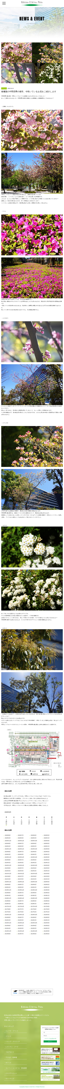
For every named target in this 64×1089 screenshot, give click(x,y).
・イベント (7, 1036)
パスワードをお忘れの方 (50, 1038)
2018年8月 (7, 901)
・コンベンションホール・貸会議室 (15, 1068)
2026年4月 (7, 838)
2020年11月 (21, 881)
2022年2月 (33, 870)
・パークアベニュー (10, 1073)
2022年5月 (46, 868)
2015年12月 (8, 922)
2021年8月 (7, 876)
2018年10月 (34, 898)
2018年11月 (21, 898)
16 (51, 821)
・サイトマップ (9, 1078)
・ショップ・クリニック (12, 1041)
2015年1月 (46, 928)
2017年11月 (21, 906)
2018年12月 (8, 898)
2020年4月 (7, 887)
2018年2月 (33, 903)
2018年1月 (46, 903)
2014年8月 (7, 933)
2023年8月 (7, 860)
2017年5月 (46, 909)
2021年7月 (21, 876)
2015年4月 (7, 928)
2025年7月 (21, 843)
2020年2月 (33, 887)
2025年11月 (21, 840)
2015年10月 (34, 922)
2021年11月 (21, 873)
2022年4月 (7, 870)
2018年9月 (46, 898)
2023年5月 (46, 860)
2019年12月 (8, 890)
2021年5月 (46, 876)
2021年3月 (21, 879)
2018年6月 (33, 901)
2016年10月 (34, 914)
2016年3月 (21, 920)
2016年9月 (46, 914)
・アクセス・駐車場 (10, 1057)
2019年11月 (21, 890)
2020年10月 (34, 881)
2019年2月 (33, 895)
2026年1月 (46, 838)
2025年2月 (33, 846)
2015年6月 (33, 925)
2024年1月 (46, 854)
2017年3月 (21, 912)
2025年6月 (33, 843)
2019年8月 (7, 892)
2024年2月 (33, 854)
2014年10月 (34, 931)
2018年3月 (21, 903)
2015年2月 (33, 928)
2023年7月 (21, 860)
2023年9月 (46, 857)
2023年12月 (8, 857)
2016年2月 (33, 920)
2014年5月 (46, 933)
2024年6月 (33, 851)
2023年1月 (46, 862)
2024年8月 (7, 851)
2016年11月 (21, 914)
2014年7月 (21, 933)
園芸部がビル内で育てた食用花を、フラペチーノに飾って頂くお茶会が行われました (26, 798)
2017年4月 (7, 912)
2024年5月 (46, 851)
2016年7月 (21, 917)
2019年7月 (21, 892)
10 (6, 821)
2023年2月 (33, 862)
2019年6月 (33, 892)
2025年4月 (7, 846)
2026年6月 (33, 835)
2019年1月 (46, 895)
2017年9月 (46, 906)
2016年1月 (46, 920)
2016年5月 (46, 917)
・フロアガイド (9, 1052)
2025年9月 (46, 840)
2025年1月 (46, 846)
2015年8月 (7, 925)
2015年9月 (46, 922)
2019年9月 (46, 890)
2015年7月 (21, 925)
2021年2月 (33, 879)
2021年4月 (7, 879)
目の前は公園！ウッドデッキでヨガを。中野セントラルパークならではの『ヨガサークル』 (28, 796)
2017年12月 (8, 906)
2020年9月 (46, 881)
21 (36, 822)
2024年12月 (8, 849)
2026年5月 (46, 835)
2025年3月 (21, 846)
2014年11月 (21, 931)
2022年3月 (21, 870)
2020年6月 (33, 884)
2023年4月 (7, 862)
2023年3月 (21, 862)
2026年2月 (33, 838)
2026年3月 (21, 838)
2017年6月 (33, 909)
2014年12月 (8, 931)
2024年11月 (21, 849)
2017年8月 (7, 909)
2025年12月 (8, 840)
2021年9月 (46, 873)
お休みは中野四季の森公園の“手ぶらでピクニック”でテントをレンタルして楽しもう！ (26, 800)
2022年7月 (21, 868)
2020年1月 (46, 887)
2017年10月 (34, 906)
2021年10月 (34, 873)
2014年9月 (46, 931)
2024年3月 (21, 854)
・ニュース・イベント (11, 1031)
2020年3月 (21, 887)
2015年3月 (21, 928)
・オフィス (7, 1063)
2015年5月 (46, 925)
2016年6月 (33, 917)
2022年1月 (46, 870)
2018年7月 (21, 901)
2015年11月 (21, 922)
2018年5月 (46, 901)
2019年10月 (34, 890)
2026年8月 (7, 835)
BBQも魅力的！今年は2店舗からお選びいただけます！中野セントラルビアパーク (25, 803)
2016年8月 (7, 917)
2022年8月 (7, 868)
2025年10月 (34, 840)
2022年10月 (34, 865)
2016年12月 (8, 914)
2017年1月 (46, 912)
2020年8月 (7, 884)
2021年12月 (8, 873)
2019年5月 (46, 892)
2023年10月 (34, 857)
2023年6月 (33, 860)
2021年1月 (46, 879)
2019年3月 (21, 895)
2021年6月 (33, 876)
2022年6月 (33, 868)
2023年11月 (21, 857)
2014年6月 (33, 933)
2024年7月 (21, 851)
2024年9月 (46, 849)
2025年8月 (7, 843)
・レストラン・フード (11, 1047)
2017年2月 (33, 912)
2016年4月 (7, 920)
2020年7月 (21, 884)
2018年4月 (7, 903)
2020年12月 (8, 881)
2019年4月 (7, 895)
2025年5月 (46, 843)
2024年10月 (34, 849)
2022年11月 (21, 865)
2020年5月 (46, 884)
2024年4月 (7, 854)
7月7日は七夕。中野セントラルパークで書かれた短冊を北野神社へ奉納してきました (26, 805)
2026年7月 (21, 835)
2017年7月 (21, 909)
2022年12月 (8, 865)
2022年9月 (46, 865)
